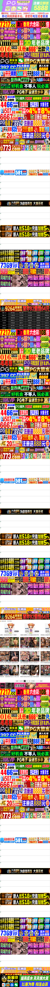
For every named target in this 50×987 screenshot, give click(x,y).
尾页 (41, 681)
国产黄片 (13, 325)
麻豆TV (21, 322)
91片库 (38, 322)
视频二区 (4, 315)
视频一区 (4, 312)
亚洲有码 (38, 312)
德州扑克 (30, 320)
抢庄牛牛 (21, 320)
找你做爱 (30, 317)
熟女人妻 (21, 325)
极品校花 (38, 327)
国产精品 (13, 312)
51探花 (29, 322)
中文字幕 (21, 315)
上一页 (21, 681)
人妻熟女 (38, 315)
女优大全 (47, 322)
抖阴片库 (4, 325)
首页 (17, 681)
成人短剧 (30, 327)
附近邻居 (13, 317)
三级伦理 (13, 315)
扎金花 (46, 320)
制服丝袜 (47, 315)
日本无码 (30, 312)
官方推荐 (4, 320)
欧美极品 (47, 312)
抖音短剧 (13, 322)
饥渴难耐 (21, 317)
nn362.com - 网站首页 (11, 19)
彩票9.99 (38, 320)
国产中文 (13, 327)
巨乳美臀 (30, 315)
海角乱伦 (47, 325)
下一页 (33, 681)
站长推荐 (4, 317)
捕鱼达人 (13, 320)
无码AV (4, 322)
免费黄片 (30, 325)
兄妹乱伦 (21, 327)
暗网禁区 (38, 325)
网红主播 (21, 312)
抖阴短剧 (47, 327)
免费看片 (4, 327)
